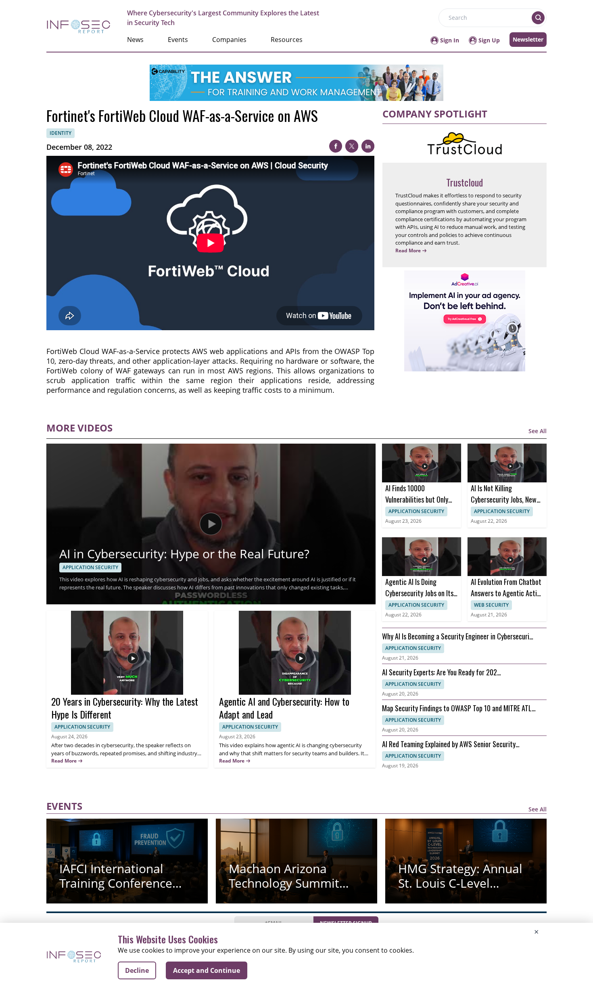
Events (178, 39)
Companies (229, 39)
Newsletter (528, 39)
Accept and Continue (206, 970)
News (135, 39)
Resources (287, 39)
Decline (137, 970)
